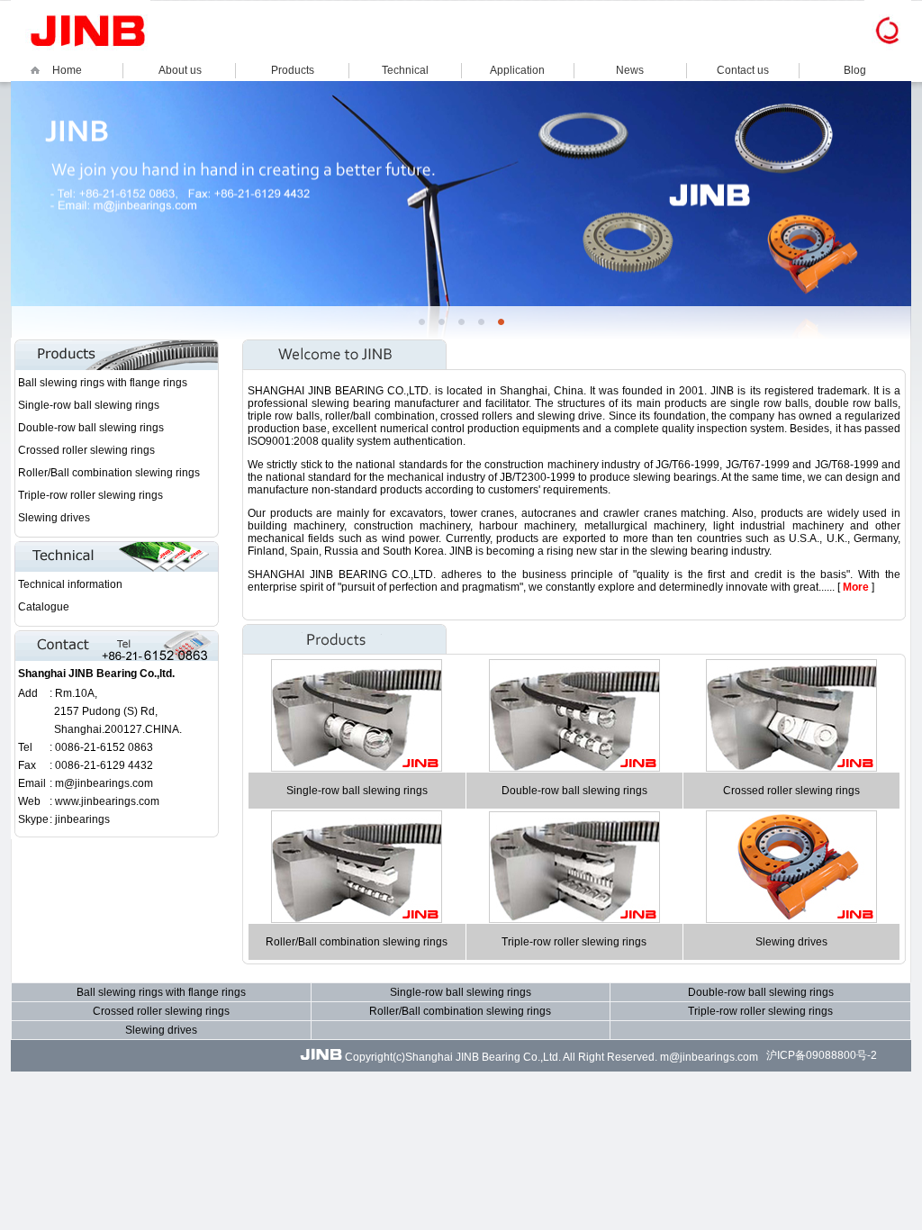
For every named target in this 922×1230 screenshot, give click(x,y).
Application (517, 70)
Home (67, 70)
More (856, 587)
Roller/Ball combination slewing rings (109, 472)
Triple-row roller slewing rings (90, 495)
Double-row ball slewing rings (91, 427)
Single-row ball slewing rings (88, 405)
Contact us (743, 70)
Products (292, 70)
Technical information (70, 584)
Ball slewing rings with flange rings (102, 382)
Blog (855, 70)
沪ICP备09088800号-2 (821, 1055)
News (630, 70)
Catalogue (43, 607)
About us (180, 70)
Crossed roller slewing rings (86, 450)
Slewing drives (54, 517)
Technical (405, 70)
